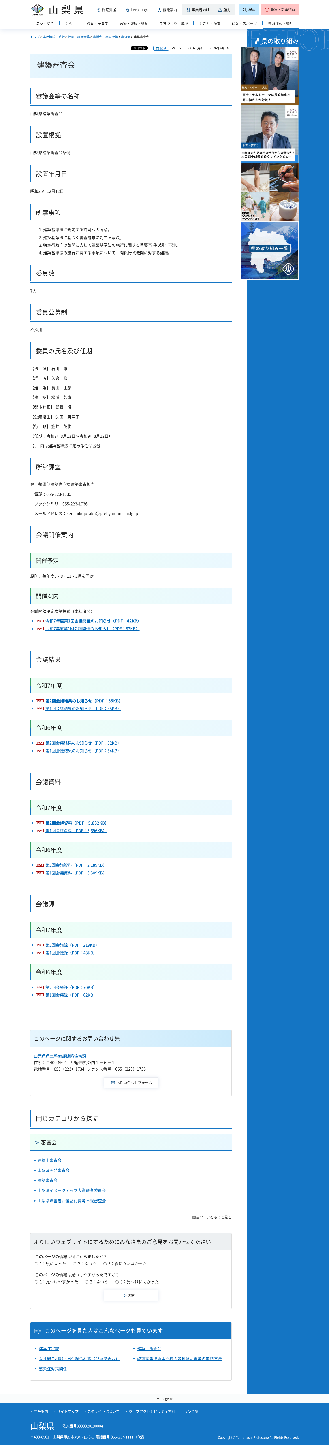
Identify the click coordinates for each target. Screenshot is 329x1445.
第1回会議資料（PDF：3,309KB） (76, 873)
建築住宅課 (49, 1348)
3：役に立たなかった (127, 1263)
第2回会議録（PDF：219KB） (72, 945)
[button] (107, 9)
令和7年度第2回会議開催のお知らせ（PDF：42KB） (93, 621)
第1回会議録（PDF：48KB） (71, 952)
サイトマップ (68, 1411)
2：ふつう (87, 1263)
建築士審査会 (49, 1160)
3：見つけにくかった (139, 1282)
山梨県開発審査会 (53, 1170)
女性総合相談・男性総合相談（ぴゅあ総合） (79, 1358)
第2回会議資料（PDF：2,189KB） (76, 865)
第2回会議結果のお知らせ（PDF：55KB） (84, 701)
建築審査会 (47, 1180)
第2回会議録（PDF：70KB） (71, 987)
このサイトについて (104, 1411)
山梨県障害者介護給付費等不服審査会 (71, 1201)
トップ (35, 36)
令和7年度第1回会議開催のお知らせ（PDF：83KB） (92, 628)
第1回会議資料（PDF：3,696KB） (76, 830)
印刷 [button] (163, 48)
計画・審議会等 (79, 36)
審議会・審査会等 (105, 36)
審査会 (125, 36)
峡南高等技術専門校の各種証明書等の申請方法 (179, 1358)
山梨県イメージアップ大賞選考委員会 (71, 1190)
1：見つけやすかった (59, 1282)
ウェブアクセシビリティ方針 (152, 1411)
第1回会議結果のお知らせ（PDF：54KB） (83, 750)
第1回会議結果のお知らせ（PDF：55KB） (83, 708)
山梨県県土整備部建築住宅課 (60, 1056)
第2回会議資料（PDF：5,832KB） (77, 823)
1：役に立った (53, 1263)
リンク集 (191, 1411)
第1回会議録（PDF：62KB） (71, 995)
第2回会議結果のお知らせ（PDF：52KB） (83, 743)
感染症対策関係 (53, 1368)
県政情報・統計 (54, 36)
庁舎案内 (41, 1411)
